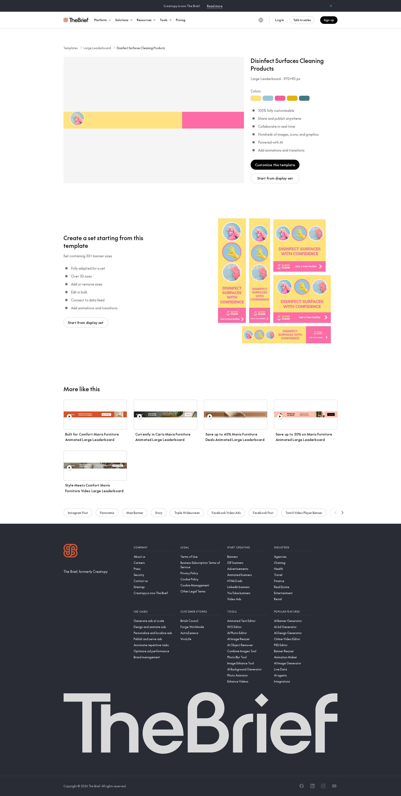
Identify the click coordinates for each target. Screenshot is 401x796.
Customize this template (275, 164)
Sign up (329, 20)
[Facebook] (301, 786)
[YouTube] (334, 786)
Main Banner (134, 513)
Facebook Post (263, 513)
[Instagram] (323, 786)
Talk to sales (302, 20)
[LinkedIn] (312, 786)
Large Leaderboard (97, 48)
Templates (70, 48)
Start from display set (275, 178)
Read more (215, 6)
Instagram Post (78, 513)
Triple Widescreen (187, 513)
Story (158, 513)
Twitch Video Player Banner (304, 513)
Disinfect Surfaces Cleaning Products (141, 48)
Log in (279, 20)
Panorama (107, 513)
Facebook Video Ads (226, 513)
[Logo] (70, 551)
